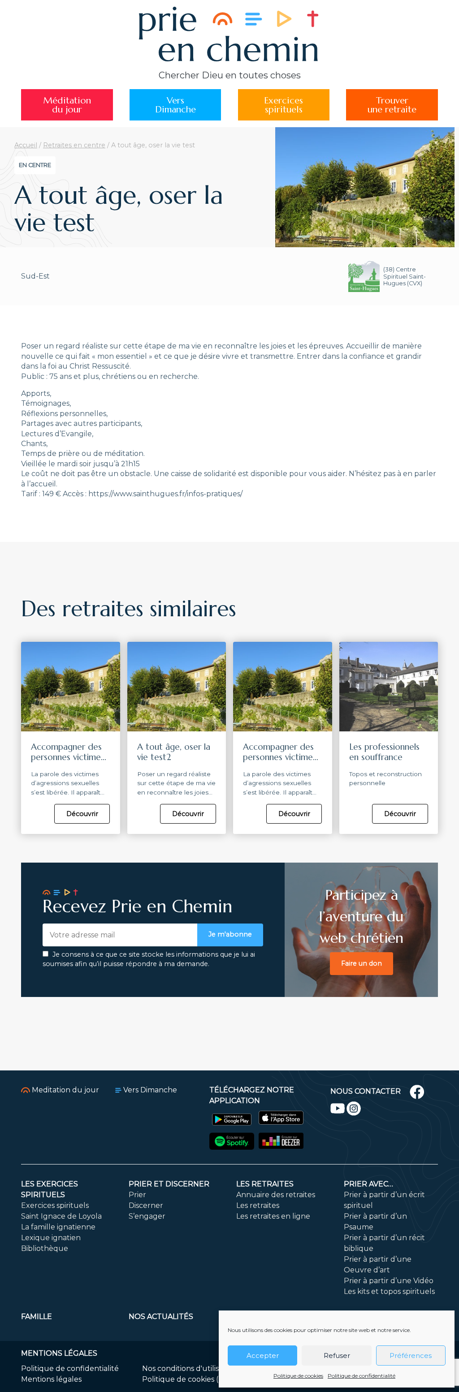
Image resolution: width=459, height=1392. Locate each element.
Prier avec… (368, 1184)
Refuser (337, 1355)
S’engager (147, 1216)
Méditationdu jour (67, 105)
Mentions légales (51, 1379)
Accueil (25, 145)
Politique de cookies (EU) (187, 1379)
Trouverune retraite (392, 105)
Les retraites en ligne (273, 1216)
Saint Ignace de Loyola (61, 1216)
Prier (137, 1194)
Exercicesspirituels (283, 105)
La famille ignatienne (58, 1227)
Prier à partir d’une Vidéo (388, 1280)
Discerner (146, 1205)
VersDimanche (175, 105)
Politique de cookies (298, 1375)
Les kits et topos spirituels (389, 1291)
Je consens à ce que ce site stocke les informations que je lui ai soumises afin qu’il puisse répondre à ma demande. (149, 959)
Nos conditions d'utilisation (189, 1368)
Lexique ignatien (51, 1237)
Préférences (411, 1355)
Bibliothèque (44, 1248)
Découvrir (82, 814)
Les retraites (265, 1184)
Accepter (263, 1355)
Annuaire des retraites (275, 1194)
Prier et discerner (169, 1184)
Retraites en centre (74, 145)
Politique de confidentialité (361, 1375)
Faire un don (361, 963)
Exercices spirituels (55, 1205)
